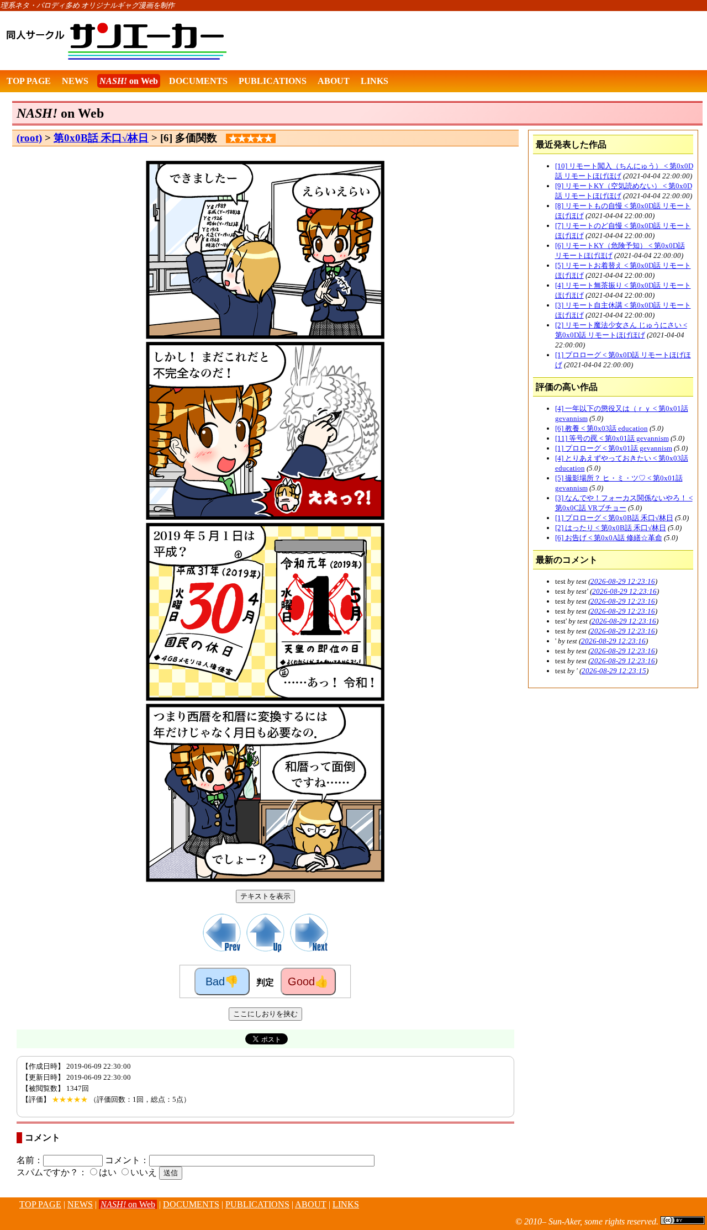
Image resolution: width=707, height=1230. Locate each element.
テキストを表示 (265, 896)
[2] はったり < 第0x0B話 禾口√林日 (610, 528)
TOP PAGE (29, 81)
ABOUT (334, 81)
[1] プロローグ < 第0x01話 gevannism (613, 448)
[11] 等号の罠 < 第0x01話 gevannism (612, 438)
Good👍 (308, 981)
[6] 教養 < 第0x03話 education (601, 428)
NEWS (75, 81)
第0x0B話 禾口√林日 (101, 138)
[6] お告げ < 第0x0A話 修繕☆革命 (608, 538)
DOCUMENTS (198, 81)
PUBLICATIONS (273, 81)
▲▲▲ (8, 1210)
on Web (128, 81)
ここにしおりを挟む (265, 1014)
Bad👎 (222, 981)
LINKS (374, 81)
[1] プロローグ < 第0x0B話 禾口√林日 (614, 518)
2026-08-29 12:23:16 (622, 581)
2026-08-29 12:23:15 (614, 671)
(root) (29, 138)
